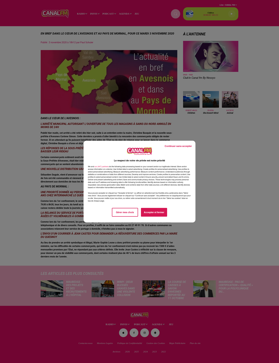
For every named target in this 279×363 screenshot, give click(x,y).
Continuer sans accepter (178, 146)
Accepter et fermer (154, 212)
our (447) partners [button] (101, 166)
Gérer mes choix (125, 212)
